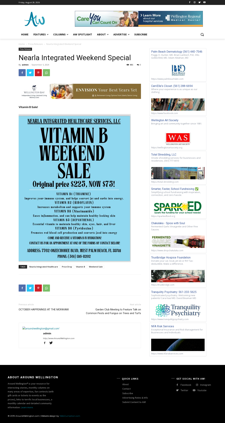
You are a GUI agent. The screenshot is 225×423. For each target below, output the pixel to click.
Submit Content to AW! (134, 402)
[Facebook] (190, 3)
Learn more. (27, 407)
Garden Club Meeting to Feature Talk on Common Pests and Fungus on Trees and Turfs (113, 311)
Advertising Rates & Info (135, 397)
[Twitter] (199, 3)
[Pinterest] (38, 72)
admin (25, 64)
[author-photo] (41, 328)
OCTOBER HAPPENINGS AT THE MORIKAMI (44, 309)
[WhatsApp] (46, 72)
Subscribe (127, 393)
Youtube (202, 390)
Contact (126, 388)
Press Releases (35, 44)
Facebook (186, 384)
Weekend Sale (96, 266)
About (125, 384)
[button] (202, 34)
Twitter (184, 390)
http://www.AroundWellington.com (59, 338)
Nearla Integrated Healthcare (43, 266)
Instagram (205, 384)
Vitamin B (80, 266)
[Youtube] (204, 3)
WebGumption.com (70, 416)
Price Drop (67, 266)
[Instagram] (195, 3)
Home (22, 44)
